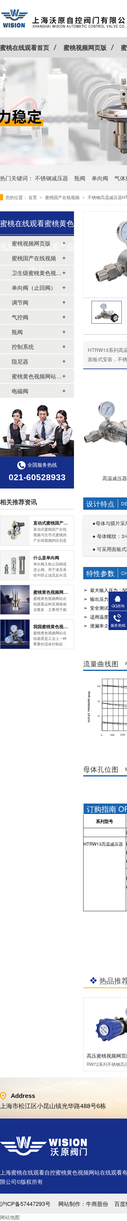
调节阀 (20, 302)
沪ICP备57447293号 (25, 1203)
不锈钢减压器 (51, 178)
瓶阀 (79, 178)
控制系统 (23, 346)
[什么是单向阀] (15, 565)
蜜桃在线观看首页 (24, 47)
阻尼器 (20, 361)
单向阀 (100, 178)
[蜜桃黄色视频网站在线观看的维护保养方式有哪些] (15, 599)
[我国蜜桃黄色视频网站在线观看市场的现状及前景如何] (15, 634)
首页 (33, 197)
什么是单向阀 (46, 557)
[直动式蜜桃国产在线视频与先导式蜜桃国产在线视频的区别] (15, 530)
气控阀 (20, 317)
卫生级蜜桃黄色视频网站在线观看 (37, 273)
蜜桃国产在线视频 (63, 197)
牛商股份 (97, 1203)
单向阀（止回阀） (34, 287)
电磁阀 (20, 391)
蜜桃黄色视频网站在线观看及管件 (37, 376)
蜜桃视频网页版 (85, 47)
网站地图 (10, 1217)
